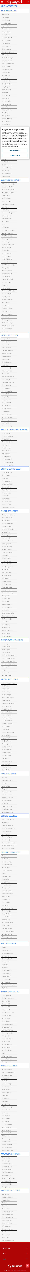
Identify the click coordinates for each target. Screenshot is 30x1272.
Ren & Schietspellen (7, 837)
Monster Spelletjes (7, 270)
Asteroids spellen (6, 29)
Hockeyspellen (6, 1115)
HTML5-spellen (6, 95)
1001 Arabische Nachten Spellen (9, 683)
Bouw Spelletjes (6, 1158)
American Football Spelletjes (9, 1072)
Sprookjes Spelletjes (7, 567)
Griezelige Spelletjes (7, 308)
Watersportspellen (7, 1144)
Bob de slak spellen (7, 761)
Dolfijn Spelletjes (6, 356)
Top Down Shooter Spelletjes (9, 848)
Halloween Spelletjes (7, 1024)
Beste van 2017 (6, 1004)
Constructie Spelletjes (8, 1163)
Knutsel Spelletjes (6, 439)
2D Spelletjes (5, 14)
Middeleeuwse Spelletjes (8, 265)
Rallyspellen (5, 803)
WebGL (4, 159)
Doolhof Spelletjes (7, 746)
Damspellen (5, 478)
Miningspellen (5, 268)
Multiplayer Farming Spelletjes (9, 658)
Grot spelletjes (6, 43)
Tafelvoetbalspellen (7, 1133)
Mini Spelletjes (6, 115)
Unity (3, 1053)
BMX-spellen (5, 1203)
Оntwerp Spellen (6, 218)
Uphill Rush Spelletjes (7, 812)
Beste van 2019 (6, 1010)
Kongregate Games (7, 110)
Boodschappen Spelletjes (8, 616)
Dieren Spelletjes (9, 335)
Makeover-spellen (6, 590)
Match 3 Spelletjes (7, 744)
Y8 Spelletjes (5, 170)
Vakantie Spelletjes (7, 1027)
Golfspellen (5, 1113)
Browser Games (6, 950)
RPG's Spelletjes (6, 302)
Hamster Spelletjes (7, 368)
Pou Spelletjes (6, 601)
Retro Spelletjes (6, 297)
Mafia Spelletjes (6, 113)
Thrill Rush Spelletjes (7, 323)
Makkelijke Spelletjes (7, 58)
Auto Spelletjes (6, 1209)
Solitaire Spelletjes (7, 501)
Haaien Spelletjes (6, 405)
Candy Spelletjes (6, 706)
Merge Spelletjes (6, 767)
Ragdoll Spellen (6, 124)
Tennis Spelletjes (6, 1139)
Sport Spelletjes (9, 1065)
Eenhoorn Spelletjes (7, 420)
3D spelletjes (5, 17)
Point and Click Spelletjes (8, 291)
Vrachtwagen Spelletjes (8, 1240)
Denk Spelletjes (6, 700)
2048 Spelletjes (6, 689)
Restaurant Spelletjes (7, 922)
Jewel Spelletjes (6, 735)
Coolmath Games (6, 956)
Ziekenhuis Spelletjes (7, 893)
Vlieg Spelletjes (6, 75)
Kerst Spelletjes (6, 1018)
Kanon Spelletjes (6, 40)
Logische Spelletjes (7, 970)
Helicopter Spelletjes (7, 1211)
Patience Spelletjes (7, 472)
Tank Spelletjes (6, 1232)
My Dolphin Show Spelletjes (9, 382)
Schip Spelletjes (6, 1226)
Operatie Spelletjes (7, 934)
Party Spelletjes (6, 598)
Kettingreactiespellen (7, 709)
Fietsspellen (5, 783)
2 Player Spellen (6, 646)
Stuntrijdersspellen (7, 806)
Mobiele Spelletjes (7, 755)
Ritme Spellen (5, 925)
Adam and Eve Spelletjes (8, 184)
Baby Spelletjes (6, 520)
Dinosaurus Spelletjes (7, 350)
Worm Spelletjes (6, 423)
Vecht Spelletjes (6, 66)
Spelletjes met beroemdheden (9, 1012)
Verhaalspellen (6, 317)
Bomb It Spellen (6, 649)
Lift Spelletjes (5, 227)
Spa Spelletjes (5, 622)
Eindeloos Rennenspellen (8, 230)
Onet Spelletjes (6, 758)
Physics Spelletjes (6, 914)
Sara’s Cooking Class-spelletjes (9, 931)
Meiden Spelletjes (9, 511)
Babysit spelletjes (6, 526)
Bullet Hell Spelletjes (7, 825)
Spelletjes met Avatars (8, 192)
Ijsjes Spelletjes (6, 899)
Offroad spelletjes (6, 1220)
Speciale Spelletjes (10, 991)
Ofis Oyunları (5, 905)
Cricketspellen (6, 1101)
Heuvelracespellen (7, 809)
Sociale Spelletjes (6, 675)
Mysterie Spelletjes (7, 273)
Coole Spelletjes (6, 46)
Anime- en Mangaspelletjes (9, 189)
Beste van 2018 (6, 1007)
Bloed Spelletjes (6, 32)
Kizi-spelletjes (5, 107)
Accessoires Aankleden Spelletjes (9, 515)
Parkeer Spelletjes (6, 800)
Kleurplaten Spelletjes (7, 436)
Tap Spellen (5, 988)
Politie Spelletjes (6, 121)
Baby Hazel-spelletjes (7, 523)
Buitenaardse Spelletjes (8, 187)
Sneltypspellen (6, 962)
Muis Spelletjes (6, 379)
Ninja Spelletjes (6, 276)
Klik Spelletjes (5, 210)
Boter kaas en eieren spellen (9, 507)
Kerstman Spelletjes (7, 1039)
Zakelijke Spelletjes (7, 862)
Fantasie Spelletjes (7, 239)
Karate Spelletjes (6, 101)
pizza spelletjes (6, 919)
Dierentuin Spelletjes (7, 426)
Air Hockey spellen (7, 1069)
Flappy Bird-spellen (7, 69)
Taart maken (5, 856)
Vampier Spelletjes (7, 328)
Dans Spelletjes (6, 555)
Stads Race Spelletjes (7, 780)
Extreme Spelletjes (7, 60)
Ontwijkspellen (6, 195)
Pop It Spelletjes (6, 979)
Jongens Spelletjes (7, 37)
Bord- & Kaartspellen (11, 469)
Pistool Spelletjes (6, 831)
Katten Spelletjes (6, 342)
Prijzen (4, 947)
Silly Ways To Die (6, 311)
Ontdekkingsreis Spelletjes (9, 236)
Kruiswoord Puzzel (7, 718)
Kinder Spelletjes (6, 538)
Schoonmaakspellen (7, 541)
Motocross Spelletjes (7, 1217)
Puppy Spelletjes (6, 400)
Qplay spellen (5, 672)
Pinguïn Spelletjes (6, 388)
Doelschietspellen (6, 1110)
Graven (4, 224)
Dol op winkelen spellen (8, 613)
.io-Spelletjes (5, 644)
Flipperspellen (6, 498)
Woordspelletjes (6, 764)
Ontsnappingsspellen (7, 233)
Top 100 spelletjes (6, 1050)
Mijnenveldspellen (6, 752)
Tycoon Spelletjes (6, 1181)
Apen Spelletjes (6, 373)
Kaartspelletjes (6, 475)
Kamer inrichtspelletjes (8, 465)
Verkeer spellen (6, 940)
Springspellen (5, 250)
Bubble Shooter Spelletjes (9, 703)
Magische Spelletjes (7, 262)
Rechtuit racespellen (7, 795)
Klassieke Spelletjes (7, 712)
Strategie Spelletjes (10, 1154)
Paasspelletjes (5, 1021)
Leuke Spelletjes (6, 81)
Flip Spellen (5, 964)
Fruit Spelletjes (6, 726)
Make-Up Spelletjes (7, 587)
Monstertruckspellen (7, 1214)
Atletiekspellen (6, 1078)
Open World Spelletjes (8, 279)
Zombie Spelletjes (6, 173)
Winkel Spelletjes (6, 1175)
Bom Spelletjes (6, 34)
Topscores (5, 967)
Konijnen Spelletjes (7, 339)
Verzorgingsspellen (7, 864)
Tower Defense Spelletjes (8, 1178)
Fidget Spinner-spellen (8, 63)
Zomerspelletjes (6, 1047)
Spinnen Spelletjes (7, 414)
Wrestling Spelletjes (7, 168)
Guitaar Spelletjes (6, 890)
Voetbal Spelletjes (6, 1127)
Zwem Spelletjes (6, 1130)
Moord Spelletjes (6, 104)
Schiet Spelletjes (6, 840)
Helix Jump (5, 92)
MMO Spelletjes (6, 652)
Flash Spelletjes (6, 72)
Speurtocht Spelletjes (7, 294)
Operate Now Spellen (7, 908)
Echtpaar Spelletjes (7, 546)
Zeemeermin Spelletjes (8, 593)
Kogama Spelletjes (7, 259)
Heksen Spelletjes (6, 636)
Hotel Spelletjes (6, 896)
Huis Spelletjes (6, 453)
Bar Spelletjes (5, 859)
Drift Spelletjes (6, 786)
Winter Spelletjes (6, 1059)
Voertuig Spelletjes (10, 1190)
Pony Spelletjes (6, 397)
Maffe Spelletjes (6, 162)
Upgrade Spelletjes (7, 1184)
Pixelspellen (5, 285)
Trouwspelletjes (6, 633)
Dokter (4, 873)
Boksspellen (5, 1095)
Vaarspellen (5, 777)
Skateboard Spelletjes (7, 1229)
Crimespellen (5, 55)
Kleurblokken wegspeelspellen (9, 697)
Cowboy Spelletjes (7, 216)
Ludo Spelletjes (6, 495)
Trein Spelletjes (6, 1237)
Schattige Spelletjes (7, 552)
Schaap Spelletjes (6, 408)
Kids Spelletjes (6, 578)
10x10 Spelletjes (6, 686)
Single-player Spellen (7, 314)
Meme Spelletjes (6, 1062)
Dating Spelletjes (6, 558)
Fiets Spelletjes (6, 1200)
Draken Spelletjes (6, 359)
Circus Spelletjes (6, 347)
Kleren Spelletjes (6, 543)
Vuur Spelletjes (6, 242)
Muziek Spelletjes (6, 456)
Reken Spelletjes (6, 973)
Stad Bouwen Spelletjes (8, 204)
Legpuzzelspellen (6, 738)
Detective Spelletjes (7, 720)
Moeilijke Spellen (6, 89)
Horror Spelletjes (6, 247)
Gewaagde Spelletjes (7, 1030)
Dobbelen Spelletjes (7, 484)
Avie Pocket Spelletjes (8, 517)
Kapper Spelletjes (6, 575)
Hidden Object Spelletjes (8, 732)
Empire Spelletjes (6, 1169)
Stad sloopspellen (6, 165)
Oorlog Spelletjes (6, 1187)
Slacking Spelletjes (7, 619)
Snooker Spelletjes (7, 1124)
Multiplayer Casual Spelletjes (9, 655)
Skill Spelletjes (8, 943)
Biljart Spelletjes (6, 1089)
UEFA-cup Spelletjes (7, 1107)
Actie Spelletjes (8, 10)
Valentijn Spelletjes (7, 1056)
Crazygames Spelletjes (8, 52)
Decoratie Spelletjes (7, 442)
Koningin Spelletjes (7, 607)
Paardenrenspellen (7, 792)
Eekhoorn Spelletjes (7, 417)
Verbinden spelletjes (7, 715)
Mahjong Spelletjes (7, 741)
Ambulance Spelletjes (7, 1197)
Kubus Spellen (6, 221)
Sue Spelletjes (5, 624)
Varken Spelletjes (6, 394)
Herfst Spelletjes (6, 995)
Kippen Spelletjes (6, 345)
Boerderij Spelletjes (7, 928)
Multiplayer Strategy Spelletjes (9, 664)
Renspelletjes (5, 305)
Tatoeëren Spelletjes (7, 630)
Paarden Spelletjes (7, 371)
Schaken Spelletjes (7, 481)
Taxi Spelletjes (6, 1235)
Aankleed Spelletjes (7, 564)
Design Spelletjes (6, 448)
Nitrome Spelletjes (7, 118)
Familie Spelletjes (6, 490)
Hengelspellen (5, 879)
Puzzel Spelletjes (9, 679)
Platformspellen (6, 288)
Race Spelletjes (8, 773)
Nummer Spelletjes (7, 976)
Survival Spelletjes (7, 320)
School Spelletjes (6, 1041)
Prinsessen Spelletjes (7, 604)
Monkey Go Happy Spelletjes (9, 376)
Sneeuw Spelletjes (7, 1044)
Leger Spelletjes (6, 26)
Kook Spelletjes (6, 867)
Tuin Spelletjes (6, 888)
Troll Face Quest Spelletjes (9, 325)
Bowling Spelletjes (7, 1092)
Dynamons (5, 331)
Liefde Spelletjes (6, 584)
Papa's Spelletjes (6, 911)
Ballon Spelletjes (6, 694)
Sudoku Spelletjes (6, 504)
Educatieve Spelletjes (7, 959)
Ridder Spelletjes (6, 256)
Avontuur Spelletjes (10, 180)
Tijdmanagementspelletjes (9, 937)
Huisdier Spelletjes (7, 391)
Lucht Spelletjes (6, 20)
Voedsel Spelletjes (7, 885)
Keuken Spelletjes (6, 581)
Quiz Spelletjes (6, 982)
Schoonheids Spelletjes (8, 529)
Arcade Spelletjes (6, 23)
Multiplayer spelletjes (12, 640)
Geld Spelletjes (6, 902)
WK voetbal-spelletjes (7, 1150)
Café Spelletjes (6, 1161)
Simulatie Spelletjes (10, 852)
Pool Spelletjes (6, 1118)
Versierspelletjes (6, 445)
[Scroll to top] (27, 1265)
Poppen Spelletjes (6, 561)
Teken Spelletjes (6, 450)
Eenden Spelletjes (6, 362)
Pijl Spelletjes (5, 822)
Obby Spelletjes (6, 176)
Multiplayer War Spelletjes (9, 667)
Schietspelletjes (9, 816)
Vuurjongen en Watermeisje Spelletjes (9, 244)
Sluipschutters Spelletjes (8, 845)
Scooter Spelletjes (7, 1223)
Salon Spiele (5, 610)
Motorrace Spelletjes (7, 797)
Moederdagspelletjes (7, 1033)
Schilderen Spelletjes (7, 459)
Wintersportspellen (7, 1147)
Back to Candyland (7, 691)
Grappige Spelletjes (7, 84)
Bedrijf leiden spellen (7, 1172)
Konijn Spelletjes (6, 402)
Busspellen (5, 1206)
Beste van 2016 (6, 1001)
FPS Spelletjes (6, 78)
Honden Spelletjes (7, 353)
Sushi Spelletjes (6, 627)
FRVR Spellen (5, 729)
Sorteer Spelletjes (6, 770)
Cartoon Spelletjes (7, 535)
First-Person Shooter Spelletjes (9, 828)
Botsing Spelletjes (6, 49)
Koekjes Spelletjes (6, 549)
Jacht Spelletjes (6, 834)
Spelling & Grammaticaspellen (9, 985)
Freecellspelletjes (6, 493)
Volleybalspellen (6, 1141)
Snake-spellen (6, 411)
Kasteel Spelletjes (6, 201)
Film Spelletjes (6, 1036)
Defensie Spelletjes (7, 1166)
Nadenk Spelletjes (6, 749)
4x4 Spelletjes (5, 1194)
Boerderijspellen (6, 876)
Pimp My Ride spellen (7, 462)
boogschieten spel (7, 1075)
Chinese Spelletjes (7, 1015)
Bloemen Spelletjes (7, 572)
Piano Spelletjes (6, 917)
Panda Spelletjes (6, 385)
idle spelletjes (5, 98)
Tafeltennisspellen (7, 1136)
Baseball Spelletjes (7, 1084)
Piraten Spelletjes (6, 282)
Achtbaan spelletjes (7, 299)
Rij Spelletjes (5, 789)
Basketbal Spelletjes (7, 1086)
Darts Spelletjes (6, 1104)
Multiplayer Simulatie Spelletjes (9, 661)
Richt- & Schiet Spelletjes (8, 819)
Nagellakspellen (6, 596)
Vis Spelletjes (5, 365)
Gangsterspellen (6, 87)
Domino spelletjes (6, 487)
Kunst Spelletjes (6, 433)
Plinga (3, 670)
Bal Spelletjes (5, 1081)
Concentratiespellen (7, 953)
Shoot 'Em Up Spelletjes (8, 842)
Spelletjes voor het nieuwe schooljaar (9, 998)
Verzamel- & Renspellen (8, 213)
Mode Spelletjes (6, 570)
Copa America (5, 1098)
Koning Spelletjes (6, 253)
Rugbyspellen (5, 1121)
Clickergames (5, 207)
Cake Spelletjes (6, 532)
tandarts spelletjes (7, 870)
